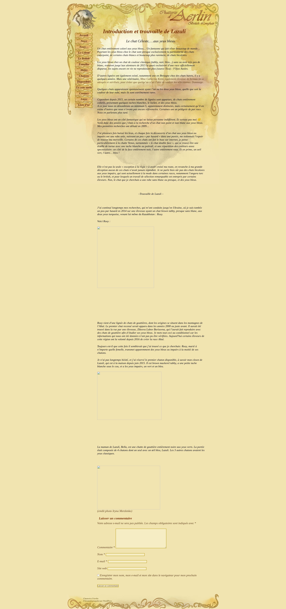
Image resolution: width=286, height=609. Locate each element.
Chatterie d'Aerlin (90, 598)
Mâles (83, 70)
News (84, 41)
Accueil (84, 35)
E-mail (102, 561)
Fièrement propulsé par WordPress (97, 601)
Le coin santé (84, 87)
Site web (102, 568)
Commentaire (106, 547)
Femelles (84, 64)
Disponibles (84, 81)
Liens (84, 99)
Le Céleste (84, 52)
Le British (84, 58)
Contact (83, 93)
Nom (101, 554)
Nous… (83, 46)
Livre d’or (84, 104)
